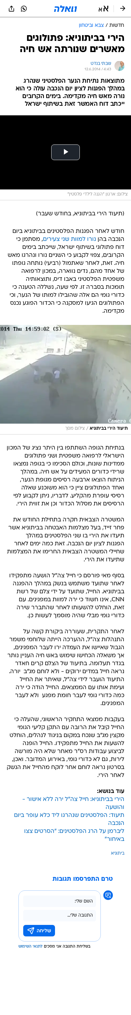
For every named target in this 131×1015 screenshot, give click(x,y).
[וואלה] (65, 8)
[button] (103, 9)
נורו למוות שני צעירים (69, 239)
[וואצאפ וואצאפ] (24, 8)
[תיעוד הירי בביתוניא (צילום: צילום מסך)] (65, 379)
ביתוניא (117, 853)
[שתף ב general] (11, 8)
